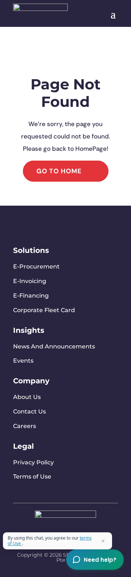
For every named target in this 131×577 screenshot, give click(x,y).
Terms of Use (32, 476)
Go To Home (59, 171)
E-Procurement (36, 266)
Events (23, 360)
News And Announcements (54, 346)
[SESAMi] (65, 516)
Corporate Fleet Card (44, 310)
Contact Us (29, 411)
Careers (24, 426)
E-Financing (31, 295)
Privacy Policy (33, 462)
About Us (27, 397)
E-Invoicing (29, 281)
